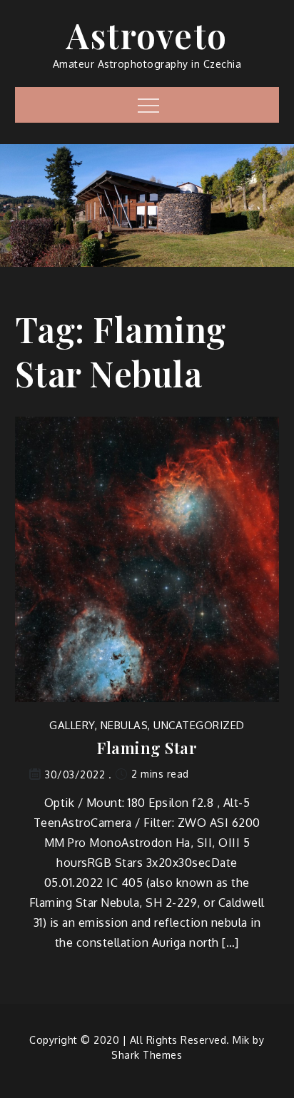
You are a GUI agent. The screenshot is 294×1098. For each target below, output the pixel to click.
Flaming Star (146, 748)
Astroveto (147, 35)
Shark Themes (146, 1055)
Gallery (72, 725)
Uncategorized (199, 725)
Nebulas (124, 725)
